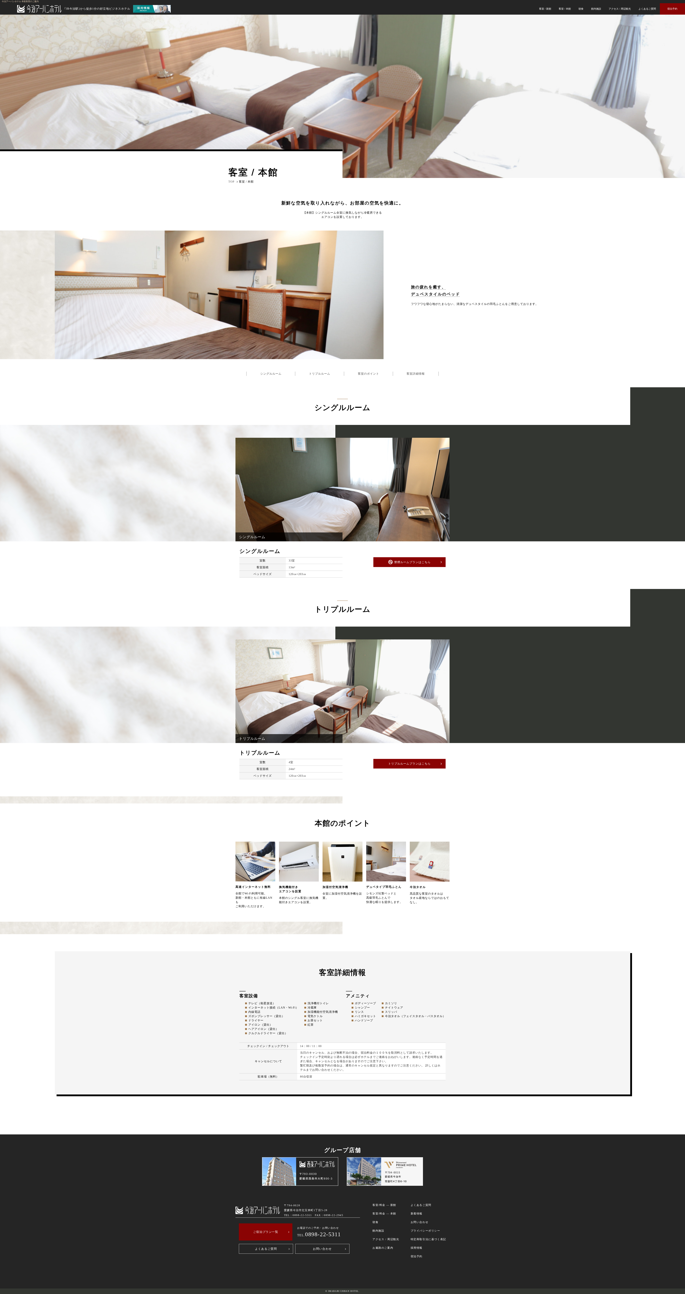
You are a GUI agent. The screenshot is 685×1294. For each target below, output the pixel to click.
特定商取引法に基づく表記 (428, 1239)
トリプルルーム (319, 373)
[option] (342, 489)
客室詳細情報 (416, 373)
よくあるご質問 (647, 8)
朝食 (581, 8)
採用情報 (416, 1247)
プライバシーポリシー (425, 1230)
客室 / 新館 (545, 8)
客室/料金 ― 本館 (384, 1213)
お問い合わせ (322, 1248)
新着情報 (416, 1213)
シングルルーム (270, 373)
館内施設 (596, 8)
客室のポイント (368, 373)
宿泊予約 (672, 8)
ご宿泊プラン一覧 (265, 1231)
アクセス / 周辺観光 (620, 8)
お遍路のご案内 (382, 1247)
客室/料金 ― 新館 (384, 1204)
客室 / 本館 (565, 8)
